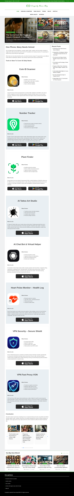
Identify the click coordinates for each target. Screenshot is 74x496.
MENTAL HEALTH (33, 14)
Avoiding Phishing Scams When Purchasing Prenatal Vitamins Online (61, 28)
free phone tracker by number (11, 478)
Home (18, 11)
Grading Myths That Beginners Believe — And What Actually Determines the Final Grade (60, 53)
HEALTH (49, 11)
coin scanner (8, 483)
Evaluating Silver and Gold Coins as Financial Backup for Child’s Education (44, 28)
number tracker (8, 481)
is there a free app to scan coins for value (13, 485)
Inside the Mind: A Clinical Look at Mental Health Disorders (27, 436)
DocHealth (11, 469)
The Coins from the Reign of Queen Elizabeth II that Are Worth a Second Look (60, 58)
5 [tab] (67, 453)
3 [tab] (64, 453)
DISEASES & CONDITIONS (26, 11)
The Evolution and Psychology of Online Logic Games (54, 1)
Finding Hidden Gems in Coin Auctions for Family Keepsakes (45, 41)
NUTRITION (41, 14)
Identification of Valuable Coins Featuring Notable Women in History (60, 41)
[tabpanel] (13, 462)
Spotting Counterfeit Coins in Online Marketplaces (40, 436)
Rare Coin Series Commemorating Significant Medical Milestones (60, 467)
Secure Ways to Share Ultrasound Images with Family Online (45, 467)
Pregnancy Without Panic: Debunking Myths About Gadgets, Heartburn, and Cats (13, 438)
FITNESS (44, 11)
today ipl (7, 488)
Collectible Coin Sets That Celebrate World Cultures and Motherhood (13, 467)
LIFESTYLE (55, 11)
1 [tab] (61, 453)
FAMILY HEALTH (37, 11)
